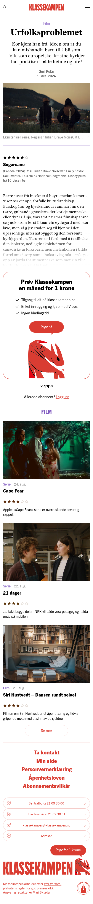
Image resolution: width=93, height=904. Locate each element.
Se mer (46, 730)
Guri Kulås (46, 71)
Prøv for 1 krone (68, 849)
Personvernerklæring (46, 768)
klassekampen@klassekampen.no (46, 825)
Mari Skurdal (42, 892)
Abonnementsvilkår (46, 785)
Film (46, 23)
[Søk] (4, 7)
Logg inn (62, 396)
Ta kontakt (46, 752)
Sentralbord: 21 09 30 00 (46, 803)
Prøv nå (47, 326)
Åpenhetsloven (47, 777)
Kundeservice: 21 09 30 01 (46, 814)
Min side (46, 760)
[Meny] (87, 7)
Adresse (46, 836)
